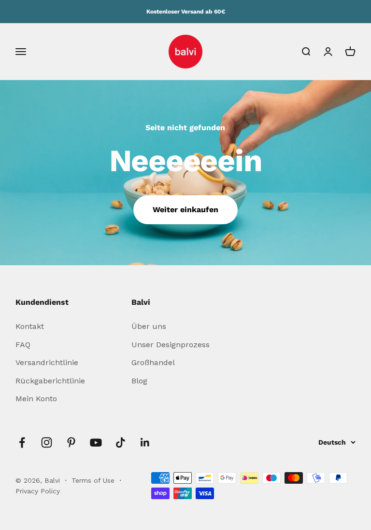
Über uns (148, 326)
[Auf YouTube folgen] (95, 442)
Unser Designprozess (170, 344)
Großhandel (153, 362)
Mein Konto (36, 398)
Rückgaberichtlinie (50, 380)
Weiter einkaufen (185, 209)
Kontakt (29, 326)
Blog (139, 380)
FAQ (22, 344)
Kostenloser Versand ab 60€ (185, 11)
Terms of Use (94, 480)
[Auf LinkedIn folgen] (145, 442)
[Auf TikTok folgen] (120, 442)
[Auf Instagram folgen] (46, 442)
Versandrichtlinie (46, 362)
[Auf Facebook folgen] (22, 442)
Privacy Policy (37, 491)
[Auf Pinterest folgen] (71, 442)
